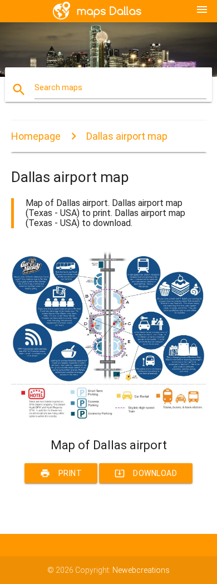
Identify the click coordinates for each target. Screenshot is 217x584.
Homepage (36, 136)
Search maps (58, 87)
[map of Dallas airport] (108, 418)
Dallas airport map (126, 136)
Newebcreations (141, 570)
